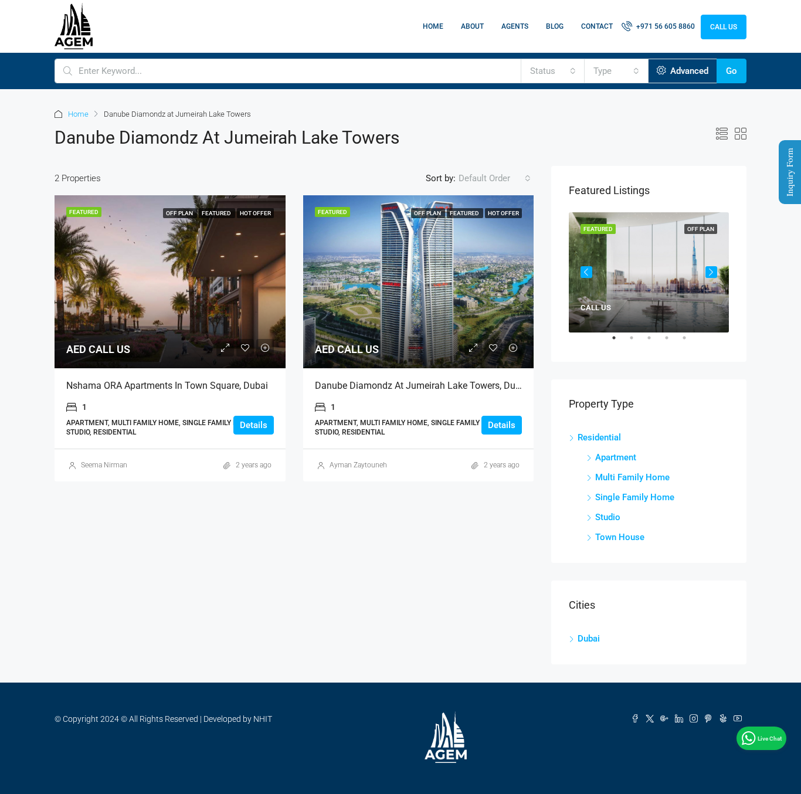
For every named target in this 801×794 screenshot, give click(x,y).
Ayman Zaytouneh (358, 465)
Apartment (615, 457)
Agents (514, 26)
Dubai (589, 638)
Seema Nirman (104, 465)
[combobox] (553, 71)
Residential (599, 437)
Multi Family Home (632, 477)
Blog (555, 26)
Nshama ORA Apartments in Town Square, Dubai (167, 385)
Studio (607, 517)
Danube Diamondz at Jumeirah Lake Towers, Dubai (421, 385)
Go (731, 71)
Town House (619, 537)
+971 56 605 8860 (664, 26)
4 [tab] (672, 342)
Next (711, 272)
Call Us (723, 27)
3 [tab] (655, 342)
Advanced (688, 71)
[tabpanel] (649, 272)
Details (253, 425)
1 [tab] (620, 342)
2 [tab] (637, 342)
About (472, 26)
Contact (597, 26)
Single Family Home (634, 497)
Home (433, 26)
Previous (586, 272)
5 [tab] (690, 342)
